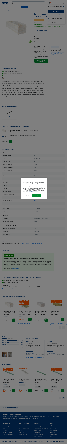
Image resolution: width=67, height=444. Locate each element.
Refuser (27, 195)
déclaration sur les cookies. (33, 191)
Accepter (37, 195)
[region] (34, 188)
